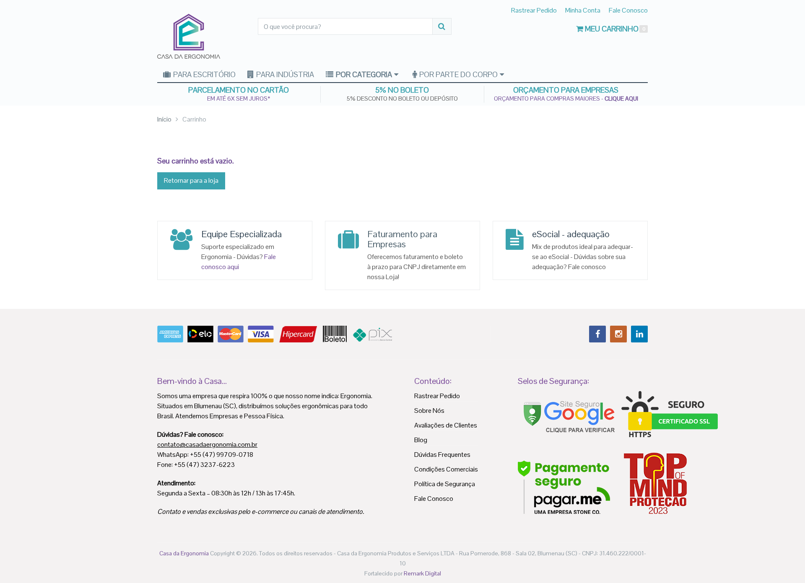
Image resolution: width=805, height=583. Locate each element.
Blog (420, 439)
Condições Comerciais (446, 469)
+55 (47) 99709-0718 (221, 454)
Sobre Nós (429, 410)
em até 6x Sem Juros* (238, 98)
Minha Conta (582, 10)
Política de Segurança (444, 483)
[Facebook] (597, 334)
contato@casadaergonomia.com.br (207, 444)
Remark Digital (422, 573)
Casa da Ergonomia (184, 553)
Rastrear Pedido (534, 10)
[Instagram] (618, 334)
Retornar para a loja (191, 180)
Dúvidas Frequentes (442, 454)
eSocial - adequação (571, 234)
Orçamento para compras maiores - (566, 98)
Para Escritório (203, 74)
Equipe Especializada (241, 234)
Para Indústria (284, 74)
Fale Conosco (628, 10)
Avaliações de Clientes (445, 425)
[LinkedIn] (639, 334)
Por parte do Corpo (458, 74)
